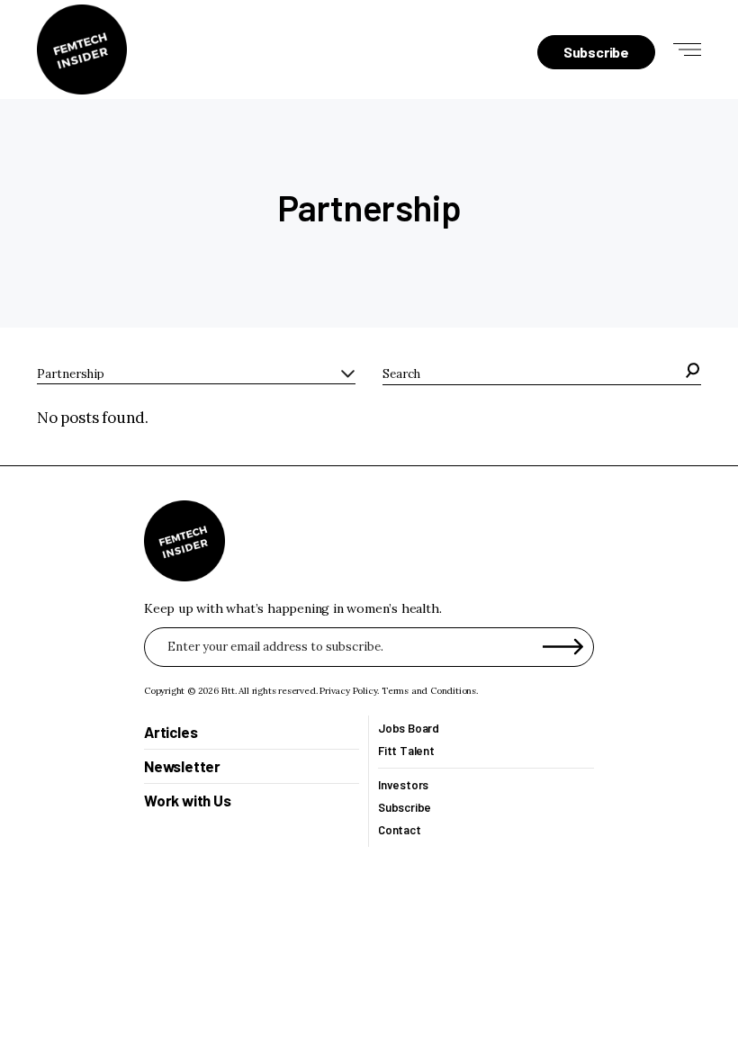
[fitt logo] (82, 49)
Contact (399, 830)
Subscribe (404, 808)
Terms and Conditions (429, 691)
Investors (403, 785)
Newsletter (182, 767)
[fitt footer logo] (184, 540)
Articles (170, 732)
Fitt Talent (406, 751)
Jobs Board (408, 728)
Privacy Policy (348, 691)
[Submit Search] (693, 374)
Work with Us (187, 801)
